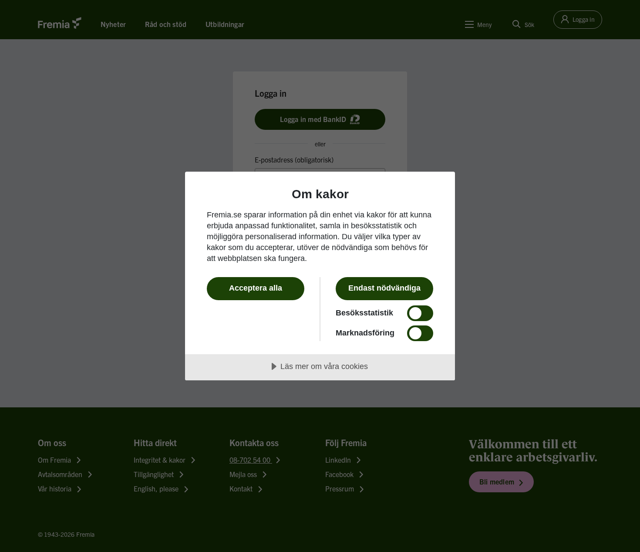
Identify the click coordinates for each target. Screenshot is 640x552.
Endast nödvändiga (384, 288)
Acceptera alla (255, 288)
